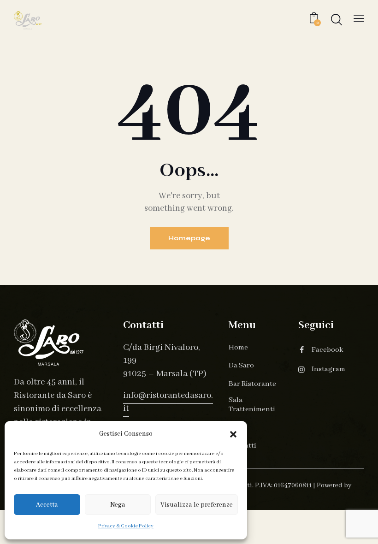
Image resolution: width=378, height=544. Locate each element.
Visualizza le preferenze (196, 505)
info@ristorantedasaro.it (168, 402)
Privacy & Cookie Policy (126, 526)
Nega (117, 505)
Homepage (189, 238)
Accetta (47, 505)
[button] (233, 434)
